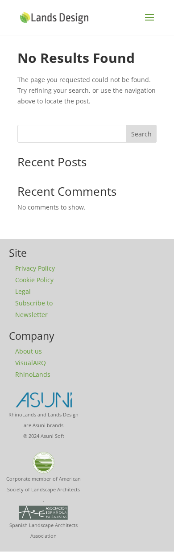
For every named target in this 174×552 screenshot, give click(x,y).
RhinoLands (32, 374)
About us (28, 351)
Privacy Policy (35, 268)
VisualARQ (30, 362)
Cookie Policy (34, 280)
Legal (23, 291)
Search (141, 134)
